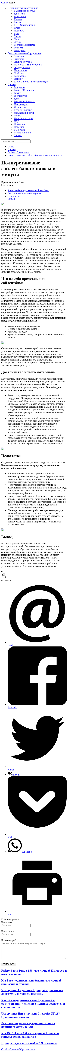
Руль (16, 33)
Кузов (17, 27)
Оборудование (22, 67)
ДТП (16, 98)
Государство (20, 95)
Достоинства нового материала (24, 193)
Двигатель (19, 13)
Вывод (11, 198)
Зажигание (20, 16)
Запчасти (19, 59)
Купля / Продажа (23, 110)
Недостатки (14, 196)
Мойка (17, 115)
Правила (14, 1049)
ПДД (16, 121)
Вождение (19, 87)
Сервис (18, 135)
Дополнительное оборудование (24, 53)
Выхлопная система (24, 10)
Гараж (17, 93)
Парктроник (20, 70)
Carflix (4, 2)
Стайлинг (19, 73)
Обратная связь (27, 1049)
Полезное (19, 127)
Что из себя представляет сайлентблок (28, 190)
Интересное (20, 107)
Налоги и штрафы (23, 118)
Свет (16, 39)
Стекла (18, 42)
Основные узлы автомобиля (23, 8)
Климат (18, 19)
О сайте (5, 1049)
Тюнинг (18, 78)
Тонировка (20, 76)
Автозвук (19, 56)
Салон (17, 36)
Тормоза (18, 47)
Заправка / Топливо (24, 101)
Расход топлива (22, 132)
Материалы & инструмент (28, 64)
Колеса (17, 22)
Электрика (19, 50)
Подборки (19, 124)
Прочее (11, 84)
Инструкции (21, 104)
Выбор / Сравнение (24, 90)
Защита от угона (23, 61)
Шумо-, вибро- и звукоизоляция (31, 81)
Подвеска (19, 30)
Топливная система (24, 44)
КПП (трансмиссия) (24, 25)
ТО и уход (19, 129)
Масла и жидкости (24, 112)
